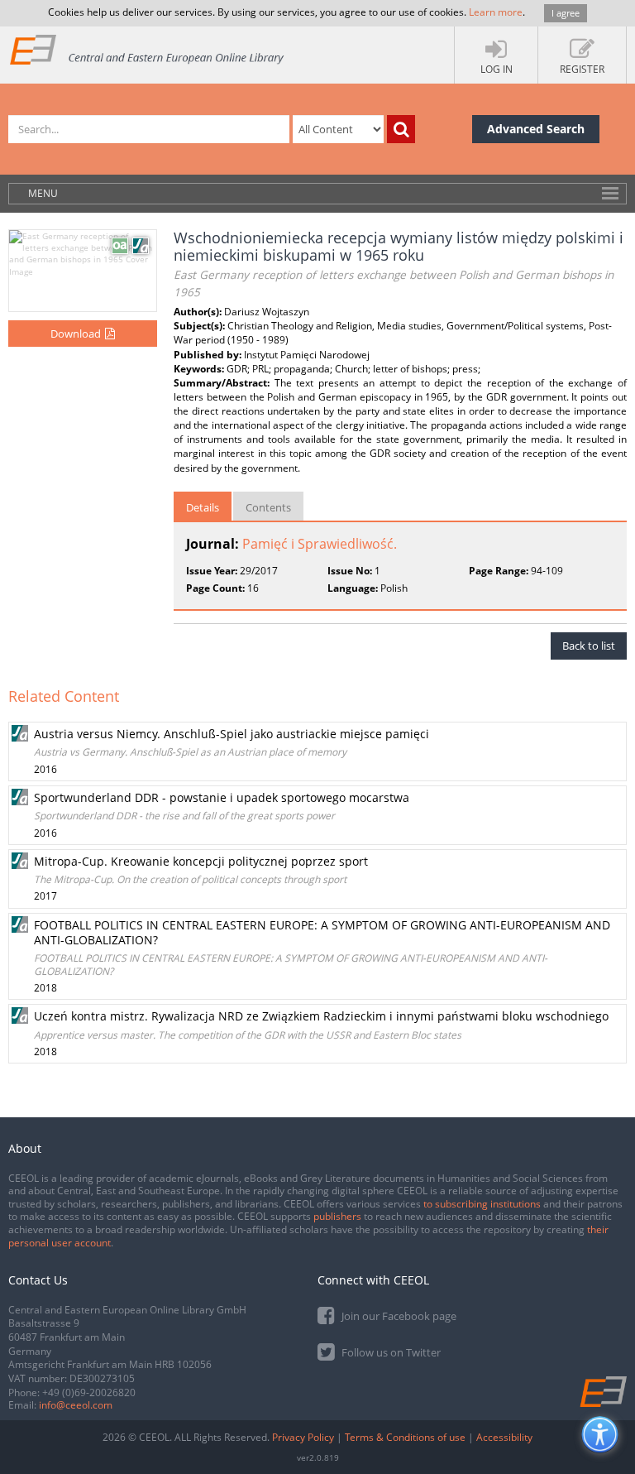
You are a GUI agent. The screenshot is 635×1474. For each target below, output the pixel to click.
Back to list (588, 645)
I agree (565, 13)
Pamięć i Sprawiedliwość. (319, 544)
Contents (268, 507)
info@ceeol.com (75, 1405)
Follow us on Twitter (390, 1352)
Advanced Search (536, 129)
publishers (337, 1216)
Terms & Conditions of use (405, 1437)
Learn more (496, 12)
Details (202, 507)
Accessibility (504, 1437)
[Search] (401, 129)
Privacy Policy (303, 1437)
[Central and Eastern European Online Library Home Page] (147, 49)
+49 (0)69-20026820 (89, 1392)
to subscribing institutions (482, 1204)
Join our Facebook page (397, 1315)
